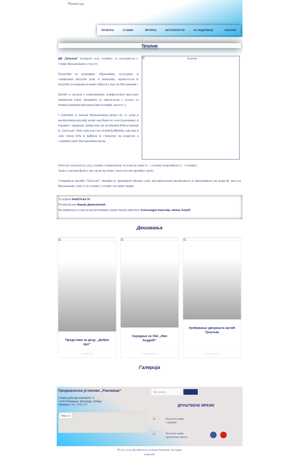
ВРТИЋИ (150, 30)
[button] (192, 421)
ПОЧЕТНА (107, 30)
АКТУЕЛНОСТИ (175, 30)
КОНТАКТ (231, 30)
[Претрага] (190, 392)
